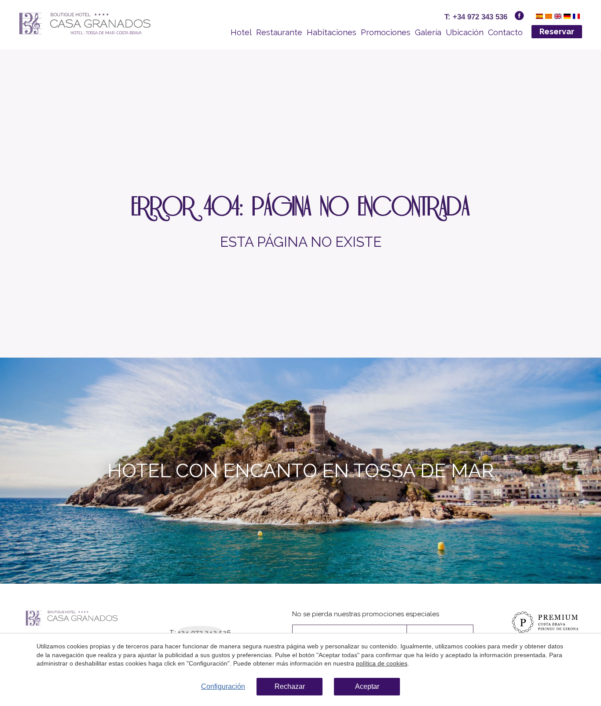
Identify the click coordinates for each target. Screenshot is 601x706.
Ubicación (465, 32)
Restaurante (279, 32)
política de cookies (381, 663)
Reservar (556, 31)
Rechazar (290, 686)
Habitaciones (331, 32)
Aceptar (367, 686)
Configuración (223, 686)
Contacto (505, 32)
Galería (428, 32)
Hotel (241, 32)
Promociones (385, 32)
